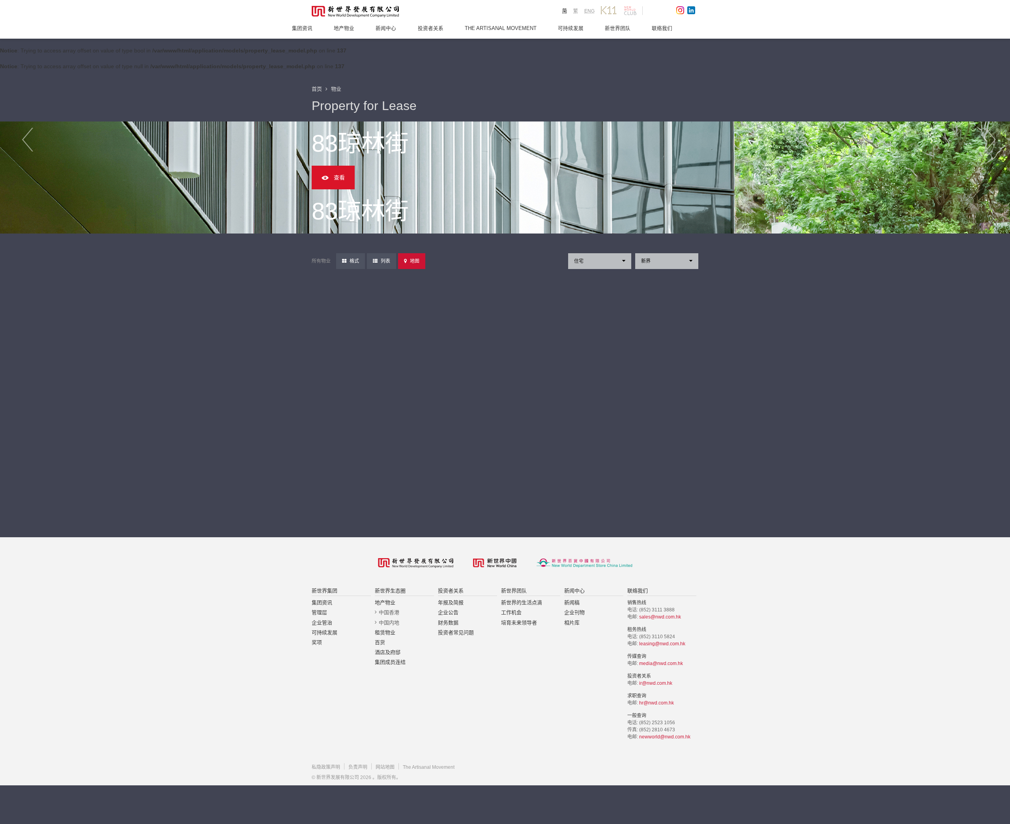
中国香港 (389, 612)
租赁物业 (385, 632)
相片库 (572, 623)
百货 (380, 642)
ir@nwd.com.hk (655, 683)
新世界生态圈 (390, 591)
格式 (354, 261)
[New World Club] (630, 10)
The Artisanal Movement (501, 28)
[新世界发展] (355, 12)
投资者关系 (430, 28)
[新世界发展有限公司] (415, 563)
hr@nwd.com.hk (656, 703)
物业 (336, 89)
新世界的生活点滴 (521, 602)
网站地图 (385, 767)
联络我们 (662, 28)
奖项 (317, 642)
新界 (646, 261)
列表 (385, 261)
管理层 (319, 612)
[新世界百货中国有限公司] (584, 563)
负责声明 (357, 767)
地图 (414, 261)
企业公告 (448, 612)
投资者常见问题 (456, 632)
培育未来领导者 (519, 623)
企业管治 (322, 623)
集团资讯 (302, 28)
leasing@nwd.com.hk (662, 643)
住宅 (579, 261)
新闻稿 (572, 602)
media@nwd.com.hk (661, 663)
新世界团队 (617, 28)
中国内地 (389, 623)
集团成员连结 (390, 662)
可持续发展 (571, 28)
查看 (339, 177)
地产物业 (344, 28)
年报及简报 (451, 602)
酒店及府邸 (387, 652)
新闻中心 (386, 28)
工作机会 (511, 612)
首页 (317, 89)
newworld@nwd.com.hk (664, 737)
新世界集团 (324, 591)
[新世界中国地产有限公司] (494, 563)
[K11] (608, 10)
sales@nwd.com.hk (660, 617)
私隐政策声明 (326, 767)
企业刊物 (574, 612)
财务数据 (448, 623)
